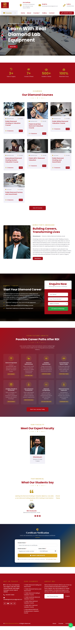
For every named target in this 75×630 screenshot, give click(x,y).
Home (23, 13)
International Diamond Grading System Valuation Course (13, 170)
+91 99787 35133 (67, 13)
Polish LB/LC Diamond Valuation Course (30, 615)
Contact (51, 13)
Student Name (22, 552)
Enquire (67, 606)
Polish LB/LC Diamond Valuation (37, 169)
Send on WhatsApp (58, 318)
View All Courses (37, 217)
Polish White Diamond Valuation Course (60, 132)
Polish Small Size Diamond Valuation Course (36, 135)
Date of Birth (42, 558)
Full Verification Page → (51, 569)
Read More (38, 268)
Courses (36, 13)
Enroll (20, 140)
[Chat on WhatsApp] (71, 626)
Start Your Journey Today (37, 419)
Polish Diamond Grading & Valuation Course (12, 133)
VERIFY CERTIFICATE (38, 565)
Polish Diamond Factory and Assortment (14, 203)
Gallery (44, 13)
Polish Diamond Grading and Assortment (58, 170)
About (29, 13)
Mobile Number (22, 558)
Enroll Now (13, 48)
